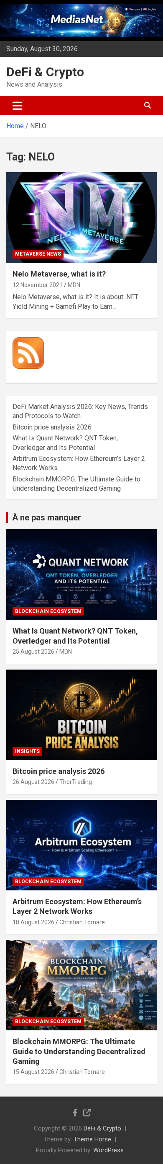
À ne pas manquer (46, 517)
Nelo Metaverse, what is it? (59, 273)
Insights (27, 751)
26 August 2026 (33, 782)
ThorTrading (75, 782)
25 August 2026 (33, 651)
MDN (74, 285)
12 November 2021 (38, 285)
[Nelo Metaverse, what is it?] (81, 217)
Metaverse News (38, 254)
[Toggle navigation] (17, 105)
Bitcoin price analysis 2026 (52, 427)
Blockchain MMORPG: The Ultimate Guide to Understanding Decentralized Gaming (79, 1051)
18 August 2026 (33, 922)
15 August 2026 (33, 1071)
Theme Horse (92, 1139)
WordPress (108, 1150)
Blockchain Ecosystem (48, 611)
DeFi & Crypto (45, 72)
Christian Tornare (82, 922)
